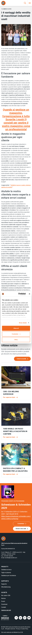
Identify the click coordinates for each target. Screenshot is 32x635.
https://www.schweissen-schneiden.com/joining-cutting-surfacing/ (16, 517)
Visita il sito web (21, 528)
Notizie (3, 598)
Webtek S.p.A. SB (18, 632)
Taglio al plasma (6, 572)
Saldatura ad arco (6, 569)
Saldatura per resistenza (8, 575)
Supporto (4, 584)
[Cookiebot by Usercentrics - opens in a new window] (19, 294)
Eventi (3, 601)
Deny (16, 339)
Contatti (3, 607)
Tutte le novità (21, 359)
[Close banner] (29, 293)
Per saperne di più (9, 397)
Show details (23, 322)
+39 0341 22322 (11, 554)
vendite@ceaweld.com (11, 557)
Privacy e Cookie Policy (22, 628)
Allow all (16, 328)
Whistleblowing (5, 587)
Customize (15, 334)
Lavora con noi (6, 610)
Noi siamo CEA (5, 595)
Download (4, 604)
